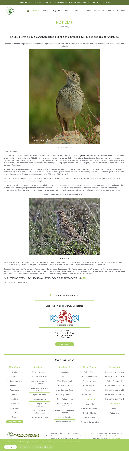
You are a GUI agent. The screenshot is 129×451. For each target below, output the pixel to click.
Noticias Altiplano (14, 381)
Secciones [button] (46, 11)
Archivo (76, 11)
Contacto (110, 11)
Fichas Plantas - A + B (114, 376)
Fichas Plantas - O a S (114, 394)
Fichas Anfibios (89, 381)
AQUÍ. (83, 278)
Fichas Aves (89, 390)
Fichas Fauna (89, 372)
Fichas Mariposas (89, 394)
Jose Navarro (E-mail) (113, 438)
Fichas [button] (67, 11)
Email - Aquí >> (60, 3)
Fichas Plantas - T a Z (114, 399)
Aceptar (10, 447)
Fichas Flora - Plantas (114, 372)
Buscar (15, 417)
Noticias (14, 376)
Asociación (14, 403)
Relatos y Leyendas (64, 394)
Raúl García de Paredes (113, 436)
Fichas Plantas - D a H (114, 385)
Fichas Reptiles (89, 385)
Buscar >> (49, 3)
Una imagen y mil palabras (39, 405)
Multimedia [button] (99, 11)
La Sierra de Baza (39, 376)
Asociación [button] (87, 11)
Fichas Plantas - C (114, 381)
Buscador (121, 11)
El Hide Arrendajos (39, 372)
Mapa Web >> (39, 3)
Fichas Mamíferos (89, 376)
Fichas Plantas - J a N (114, 390)
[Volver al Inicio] (9, 10)
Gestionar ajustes (43, 447)
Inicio (14, 372)
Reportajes (57, 11)
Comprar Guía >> (25, 3)
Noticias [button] (35, 11)
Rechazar (24, 447)
